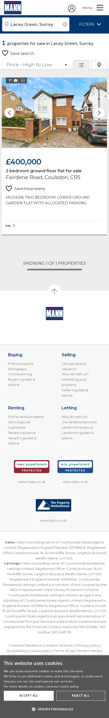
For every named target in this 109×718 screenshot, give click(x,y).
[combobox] (35, 24)
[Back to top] (54, 313)
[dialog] (54, 686)
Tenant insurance (22, 433)
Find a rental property (26, 417)
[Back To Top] (54, 291)
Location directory (59, 645)
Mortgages (17, 369)
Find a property (20, 364)
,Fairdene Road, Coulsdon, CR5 (54, 155)
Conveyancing (20, 374)
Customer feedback (25, 645)
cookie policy (69, 686)
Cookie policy (40, 651)
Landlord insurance (77, 427)
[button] (54, 709)
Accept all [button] (28, 695)
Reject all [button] (80, 695)
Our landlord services (79, 422)
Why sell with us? (75, 374)
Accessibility (17, 651)
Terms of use (64, 651)
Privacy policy (88, 645)
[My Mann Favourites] (72, 10)
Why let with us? (75, 417)
